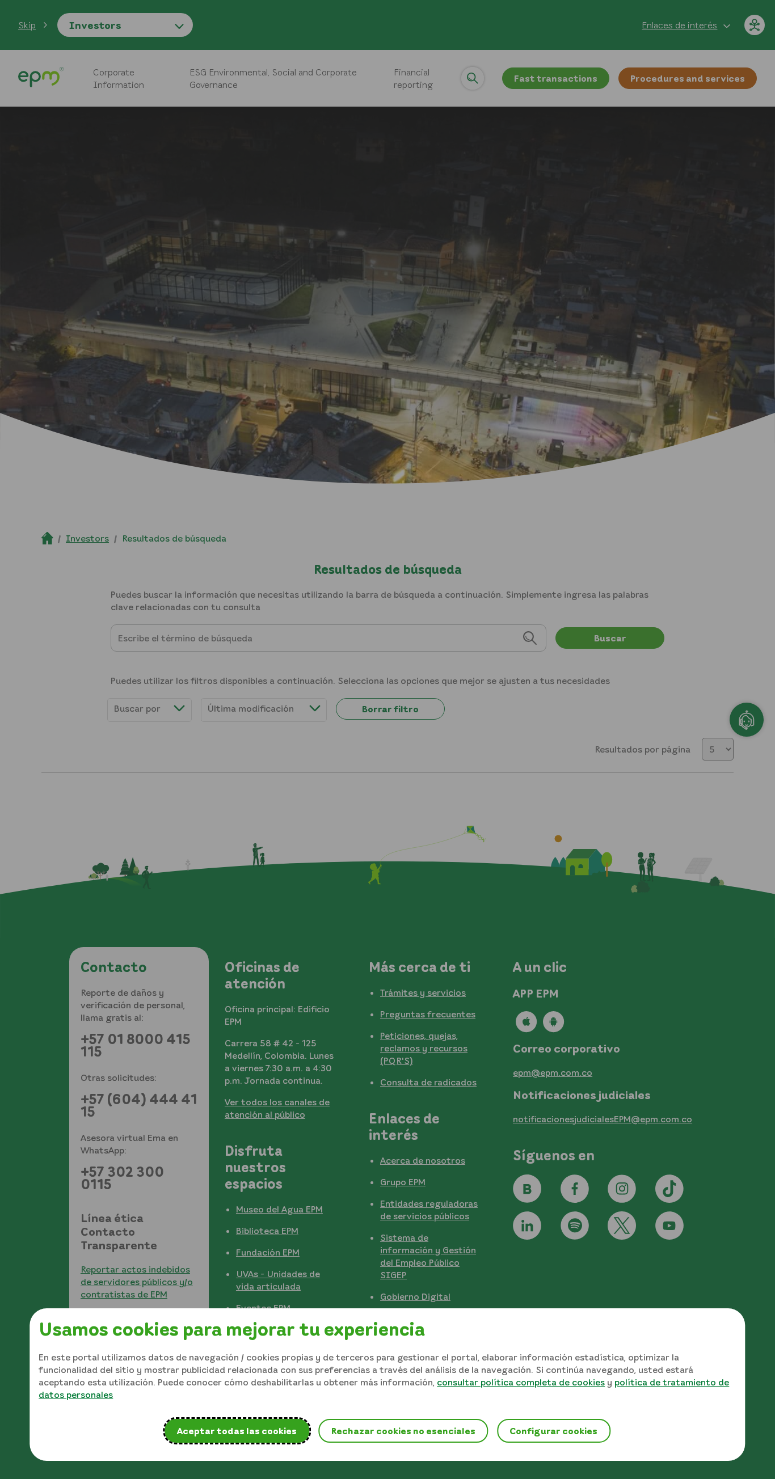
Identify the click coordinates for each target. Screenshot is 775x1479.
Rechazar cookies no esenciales (403, 1430)
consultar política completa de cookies (521, 1382)
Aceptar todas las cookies (237, 1430)
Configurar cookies (553, 1430)
